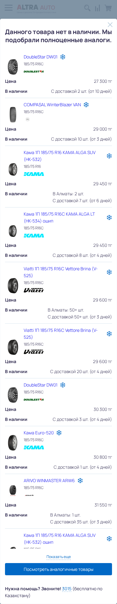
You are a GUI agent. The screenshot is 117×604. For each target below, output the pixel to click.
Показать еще (58, 556)
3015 (66, 589)
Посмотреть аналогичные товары (58, 569)
